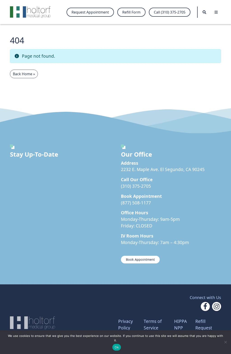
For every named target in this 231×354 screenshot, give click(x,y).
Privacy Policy (125, 324)
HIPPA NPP (180, 324)
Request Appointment (90, 12)
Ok (117, 347)
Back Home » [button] (24, 73)
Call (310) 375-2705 (169, 12)
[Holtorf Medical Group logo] (32, 12)
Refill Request (203, 324)
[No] (225, 342)
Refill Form (131, 12)
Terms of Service (153, 324)
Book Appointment (140, 259)
